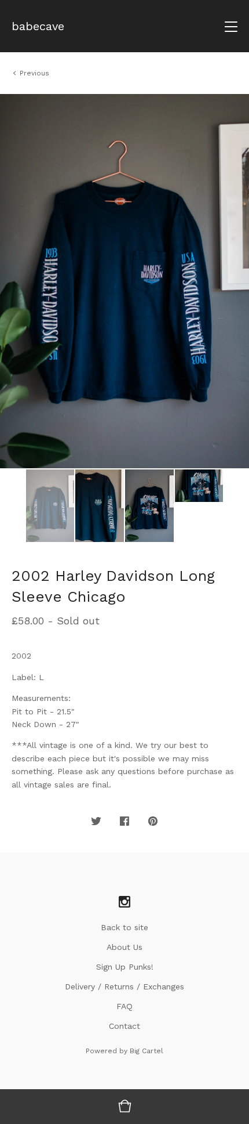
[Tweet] (96, 821)
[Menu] (231, 26)
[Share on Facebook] (124, 821)
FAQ (124, 1006)
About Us (124, 947)
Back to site (124, 927)
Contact (124, 1026)
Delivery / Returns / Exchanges (124, 986)
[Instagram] (124, 902)
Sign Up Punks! (124, 966)
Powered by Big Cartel (124, 1051)
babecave (38, 26)
